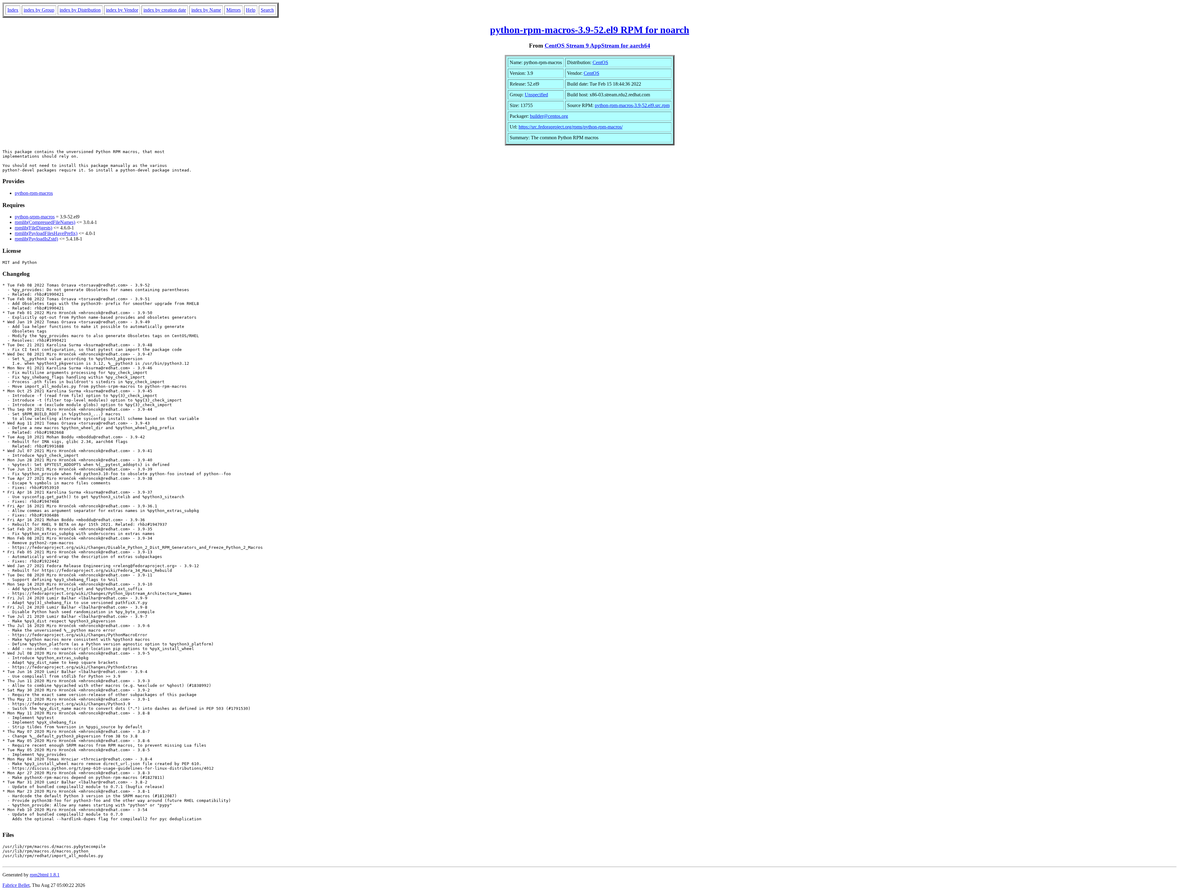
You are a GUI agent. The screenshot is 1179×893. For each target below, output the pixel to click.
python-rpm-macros (34, 193)
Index (12, 10)
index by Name (206, 10)
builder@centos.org (549, 116)
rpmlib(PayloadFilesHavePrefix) (46, 233)
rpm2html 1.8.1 (45, 874)
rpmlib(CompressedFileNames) (45, 222)
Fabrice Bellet (15, 885)
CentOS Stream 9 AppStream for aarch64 (597, 45)
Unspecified (536, 94)
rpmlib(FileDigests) (33, 227)
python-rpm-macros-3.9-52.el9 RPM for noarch (589, 29)
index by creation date (164, 10)
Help (250, 10)
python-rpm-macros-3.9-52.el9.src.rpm (632, 105)
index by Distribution (80, 10)
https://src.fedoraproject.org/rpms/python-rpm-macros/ (571, 126)
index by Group (39, 10)
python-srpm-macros (35, 216)
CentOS (600, 62)
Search (267, 10)
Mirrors (233, 10)
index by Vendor (122, 10)
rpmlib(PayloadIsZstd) (36, 238)
